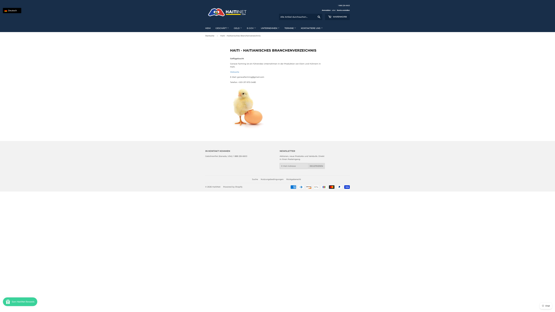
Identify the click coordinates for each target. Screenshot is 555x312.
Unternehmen (269, 28)
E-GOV (250, 28)
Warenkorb (339, 16)
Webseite (234, 72)
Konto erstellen (343, 10)
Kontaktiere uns (311, 28)
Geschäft (221, 28)
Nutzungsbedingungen (272, 179)
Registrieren (316, 166)
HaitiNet (216, 187)
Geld (237, 28)
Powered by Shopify (232, 187)
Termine (289, 28)
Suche (255, 179)
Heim (208, 28)
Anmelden (326, 10)
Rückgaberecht (293, 179)
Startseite (209, 36)
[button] (12, 10)
